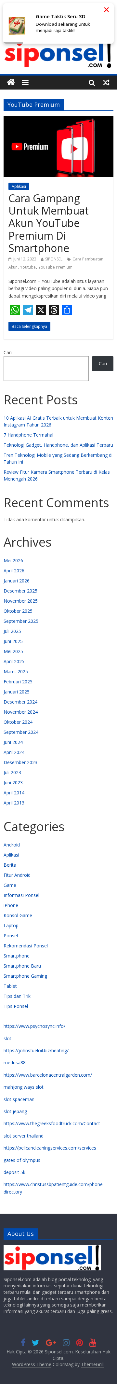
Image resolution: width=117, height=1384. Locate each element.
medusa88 (15, 1062)
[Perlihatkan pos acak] (106, 82)
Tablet (10, 986)
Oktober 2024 (18, 722)
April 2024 (14, 752)
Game (10, 885)
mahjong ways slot (24, 1087)
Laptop (11, 925)
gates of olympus (22, 1160)
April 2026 (14, 570)
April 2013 (14, 803)
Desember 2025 (20, 591)
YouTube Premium (55, 267)
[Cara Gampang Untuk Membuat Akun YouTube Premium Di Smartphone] (58, 119)
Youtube (28, 267)
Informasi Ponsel (21, 895)
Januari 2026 (17, 581)
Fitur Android (17, 875)
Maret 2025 (16, 671)
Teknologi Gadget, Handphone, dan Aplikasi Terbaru (58, 445)
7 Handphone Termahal (28, 435)
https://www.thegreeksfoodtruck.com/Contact (52, 1123)
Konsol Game (18, 915)
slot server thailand (24, 1136)
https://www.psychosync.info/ (34, 1026)
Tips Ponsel (16, 1006)
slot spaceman (19, 1099)
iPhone (11, 905)
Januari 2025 (17, 692)
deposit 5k (14, 1172)
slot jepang (15, 1111)
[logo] (52, 1248)
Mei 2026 (13, 560)
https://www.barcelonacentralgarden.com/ (48, 1075)
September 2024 (21, 732)
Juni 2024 (13, 742)
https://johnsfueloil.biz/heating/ (36, 1050)
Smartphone (17, 956)
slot (7, 1038)
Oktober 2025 (18, 611)
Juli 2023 (12, 772)
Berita (10, 865)
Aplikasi (19, 186)
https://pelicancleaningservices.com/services (50, 1148)
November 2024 (21, 712)
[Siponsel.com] (11, 83)
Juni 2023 (13, 782)
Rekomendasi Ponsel (26, 946)
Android (12, 845)
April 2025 (14, 661)
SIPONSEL (53, 259)
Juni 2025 (13, 641)
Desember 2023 (20, 762)
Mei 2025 (13, 651)
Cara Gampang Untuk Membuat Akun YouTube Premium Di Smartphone (48, 223)
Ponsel (11, 935)
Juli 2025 (12, 631)
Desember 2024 (20, 702)
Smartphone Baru (22, 966)
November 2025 (21, 601)
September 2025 (21, 621)
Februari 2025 (18, 681)
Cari (8, 352)
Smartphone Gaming (25, 976)
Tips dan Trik (17, 996)
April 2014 (14, 793)
